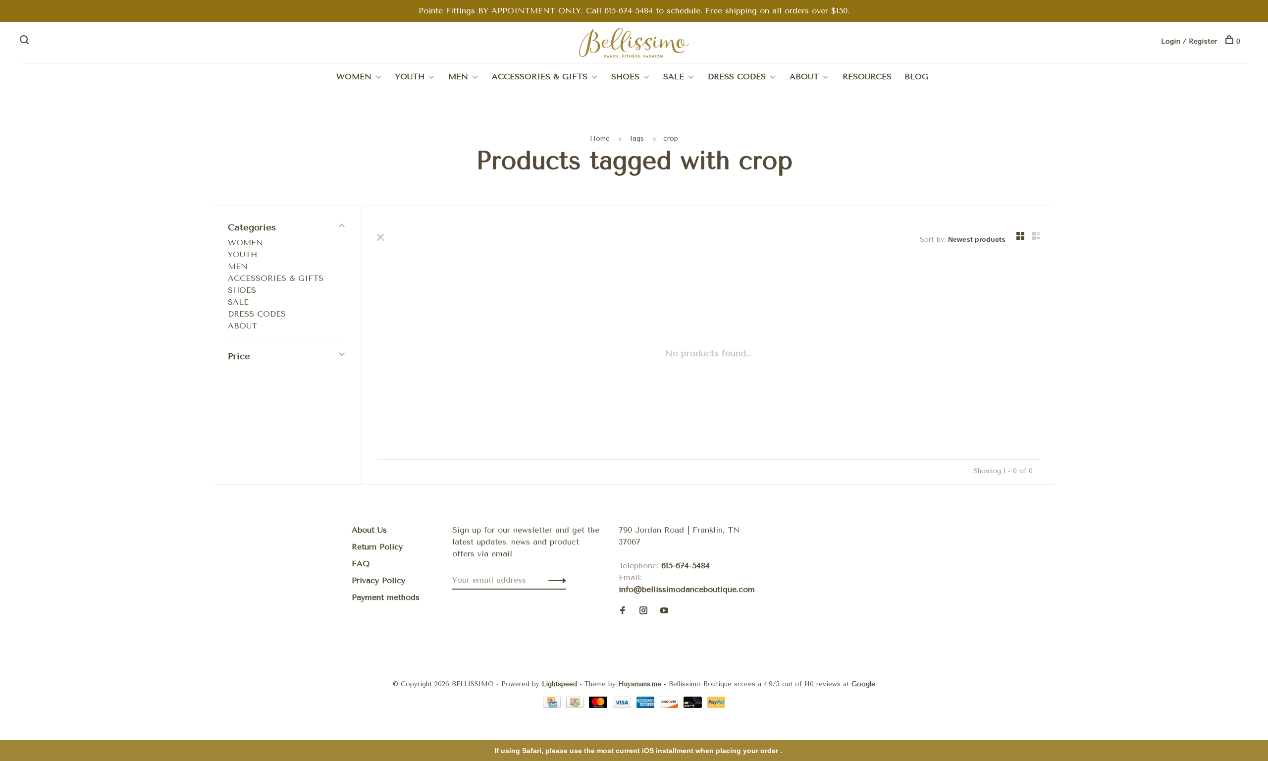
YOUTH (409, 76)
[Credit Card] (553, 705)
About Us (369, 530)
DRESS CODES (737, 76)
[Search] (25, 41)
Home (600, 138)
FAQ (361, 563)
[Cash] (576, 705)
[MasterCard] (599, 705)
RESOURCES (867, 76)
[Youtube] (664, 611)
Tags (636, 138)
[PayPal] (716, 705)
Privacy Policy (378, 580)
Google (863, 684)
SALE (673, 76)
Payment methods (386, 597)
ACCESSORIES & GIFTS (539, 76)
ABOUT (804, 76)
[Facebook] (623, 611)
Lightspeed (559, 684)
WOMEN (353, 76)
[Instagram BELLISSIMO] (643, 611)
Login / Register (1189, 41)
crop (670, 138)
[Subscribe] (554, 580)
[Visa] (623, 705)
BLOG (916, 76)
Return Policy (377, 546)
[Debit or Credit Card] (694, 705)
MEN (458, 76)
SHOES (625, 76)
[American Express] (647, 705)
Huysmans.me (641, 684)
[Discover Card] (670, 705)
